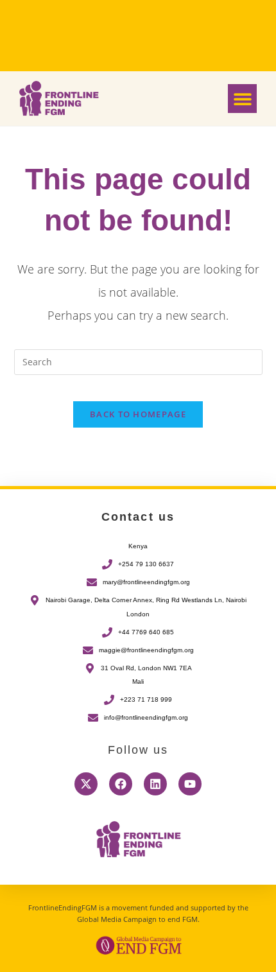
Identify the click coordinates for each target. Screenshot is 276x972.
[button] (242, 98)
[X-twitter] (86, 783)
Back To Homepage (138, 414)
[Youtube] (190, 783)
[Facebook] (120, 783)
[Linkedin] (155, 783)
